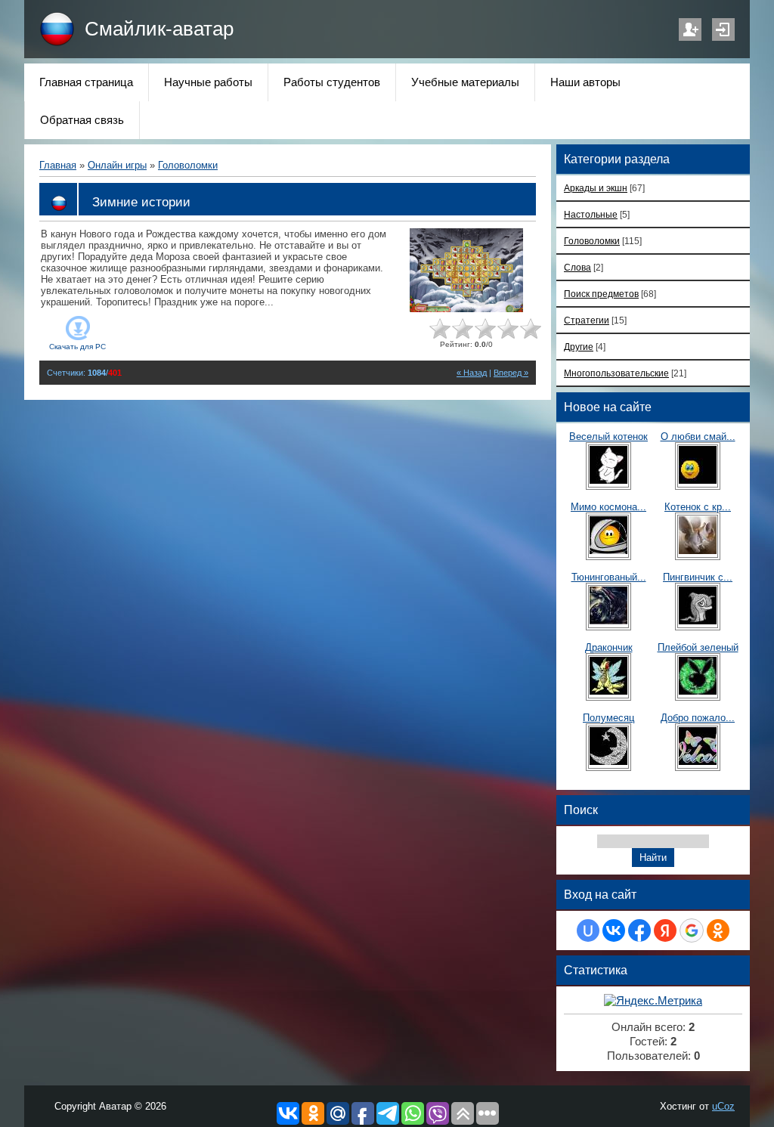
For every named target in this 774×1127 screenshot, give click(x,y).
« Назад (472, 372)
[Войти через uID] (588, 930)
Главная (57, 165)
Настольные (591, 214)
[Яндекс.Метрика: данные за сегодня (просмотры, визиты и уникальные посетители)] (653, 1001)
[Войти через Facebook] (639, 930)
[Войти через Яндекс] (665, 930)
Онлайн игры (117, 165)
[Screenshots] (466, 270)
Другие (578, 346)
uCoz (723, 1106)
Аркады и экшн (595, 188)
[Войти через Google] (692, 930)
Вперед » (511, 372)
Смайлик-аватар (159, 28)
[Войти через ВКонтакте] (613, 930)
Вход (723, 29)
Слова (577, 267)
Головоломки (188, 165)
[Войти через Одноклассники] (718, 930)
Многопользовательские (616, 373)
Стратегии (586, 320)
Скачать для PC (77, 346)
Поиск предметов (601, 294)
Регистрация (690, 29)
